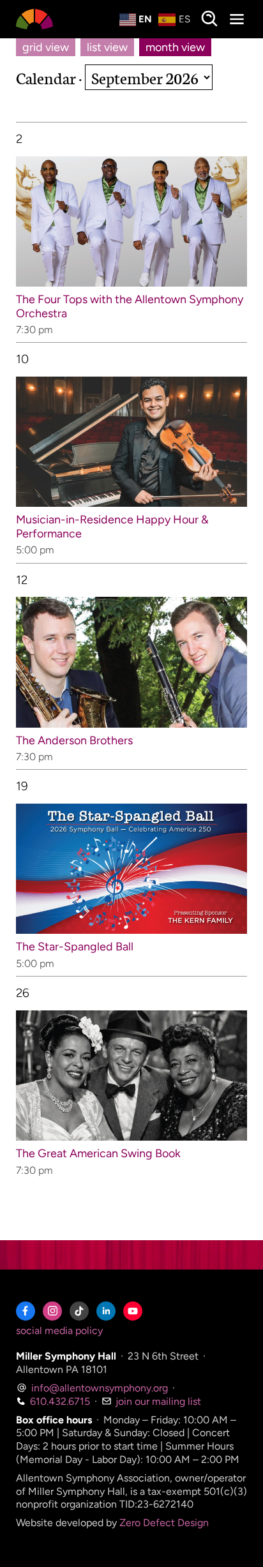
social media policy (59, 1330)
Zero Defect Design (164, 1523)
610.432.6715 (58, 1401)
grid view (45, 47)
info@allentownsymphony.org (98, 1388)
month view (175, 47)
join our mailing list (157, 1401)
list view (107, 47)
